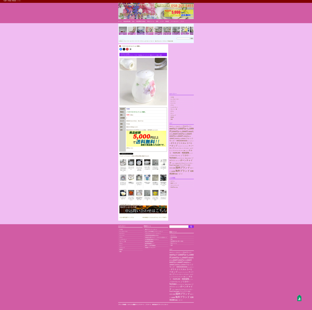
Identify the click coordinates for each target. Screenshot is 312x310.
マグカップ (165, 41)
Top (4, 0)
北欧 (174, 168)
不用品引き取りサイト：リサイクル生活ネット (156, 237)
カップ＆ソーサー (126, 41)
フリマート (148, 304)
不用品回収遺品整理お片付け (152, 235)
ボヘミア (178, 160)
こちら (133, 204)
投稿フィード (174, 183)
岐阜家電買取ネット (149, 243)
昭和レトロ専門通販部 (150, 245)
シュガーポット (146, 41)
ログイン (173, 181)
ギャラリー (173, 235)
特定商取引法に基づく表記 (177, 241)
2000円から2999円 (180, 131)
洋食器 (9, 0)
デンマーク (175, 150)
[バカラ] (123, 34)
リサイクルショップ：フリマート (153, 233)
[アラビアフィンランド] (185, 34)
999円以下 (173, 129)
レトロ (18, 0)
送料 (157, 21)
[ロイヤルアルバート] (149, 34)
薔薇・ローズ (178, 174)
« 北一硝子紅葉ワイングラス (126, 217)
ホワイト (172, 160)
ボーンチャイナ (146, 55)
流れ (133, 21)
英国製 (172, 174)
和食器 (14, 0)
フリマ (182, 21)
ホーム (120, 21)
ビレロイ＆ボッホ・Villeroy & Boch (184, 158)
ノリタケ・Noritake (138, 55)
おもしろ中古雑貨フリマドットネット (154, 231)
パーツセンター (175, 21)
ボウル (157, 41)
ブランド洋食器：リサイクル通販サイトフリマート (131, 304)
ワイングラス (184, 165)
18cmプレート (172, 126)
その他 (120, 41)
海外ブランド (182, 170)
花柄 (161, 55)
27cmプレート (187, 126)
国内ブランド (153, 55)
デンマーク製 (182, 150)
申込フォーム (150, 21)
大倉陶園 (173, 171)
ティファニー (185, 146)
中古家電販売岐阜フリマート (152, 239)
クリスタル (181, 143)
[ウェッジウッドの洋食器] (158, 34)
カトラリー (132, 41)
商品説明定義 (127, 21)
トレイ (186, 150)
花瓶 (172, 41)
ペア (192, 158)
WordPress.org (174, 187)
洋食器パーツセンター (150, 247)
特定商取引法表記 (140, 21)
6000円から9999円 (176, 136)
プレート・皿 (153, 41)
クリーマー (137, 41)
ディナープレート (179, 148)
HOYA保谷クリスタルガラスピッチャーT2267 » (155, 217)
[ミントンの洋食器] (167, 34)
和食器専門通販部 (149, 241)
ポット (161, 41)
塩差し (157, 55)
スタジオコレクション (128, 55)
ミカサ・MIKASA (175, 163)
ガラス (173, 143)
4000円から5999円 (185, 134)
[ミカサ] (131, 34)
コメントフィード (175, 185)
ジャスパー (180, 146)
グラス (141, 41)
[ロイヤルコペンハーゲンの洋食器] (140, 34)
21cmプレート (179, 126)
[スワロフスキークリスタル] (176, 34)
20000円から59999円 (180, 138)
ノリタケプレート (174, 155)
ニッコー (191, 153)
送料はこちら (129, 148)
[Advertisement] (181, 68)
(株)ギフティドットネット (151, 229)
